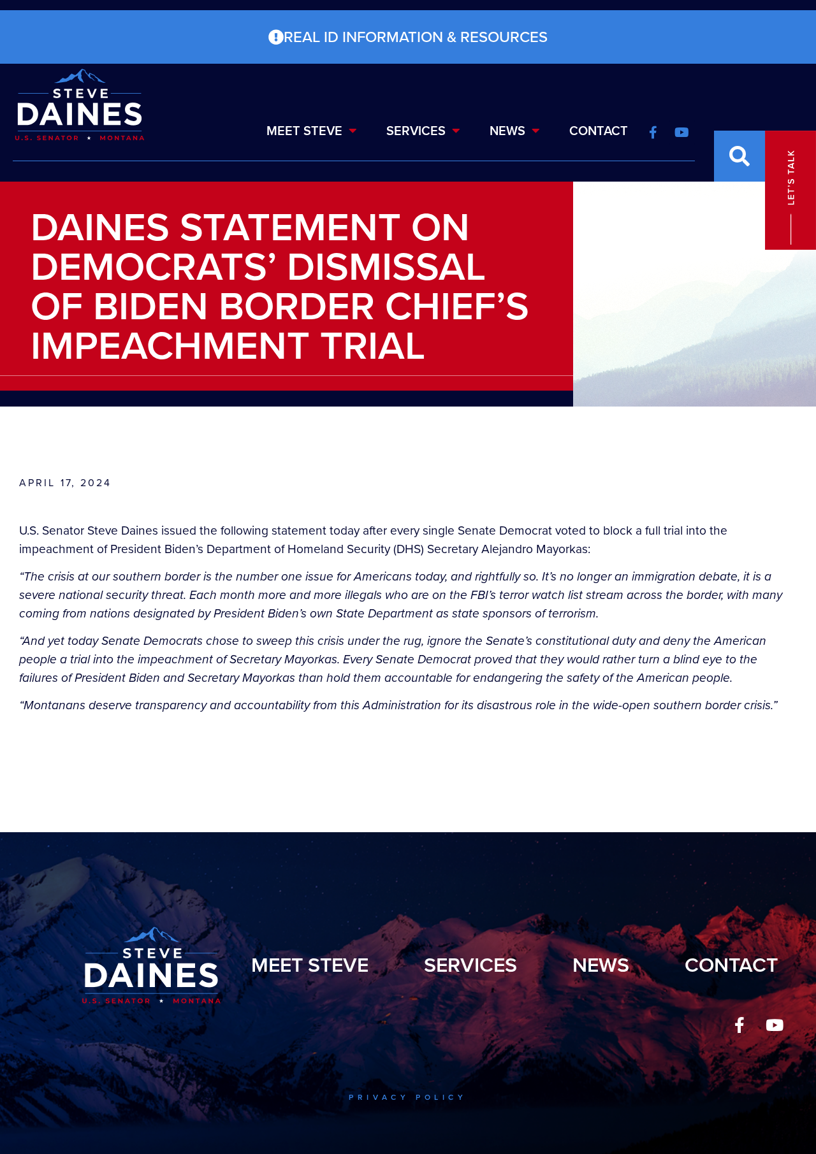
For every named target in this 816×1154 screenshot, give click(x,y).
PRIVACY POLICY (408, 1097)
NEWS (507, 130)
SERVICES (416, 130)
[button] (739, 156)
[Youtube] (774, 1025)
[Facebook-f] (739, 1025)
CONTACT (598, 130)
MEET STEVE (304, 130)
